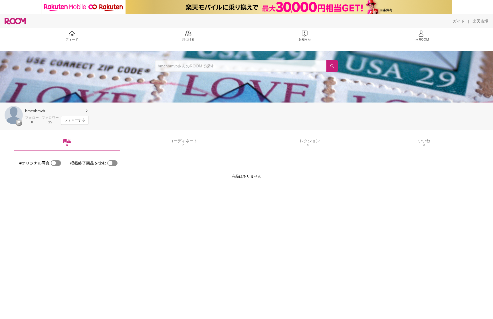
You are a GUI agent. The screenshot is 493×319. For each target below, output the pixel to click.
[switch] (56, 163)
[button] (14, 115)
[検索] (332, 66)
